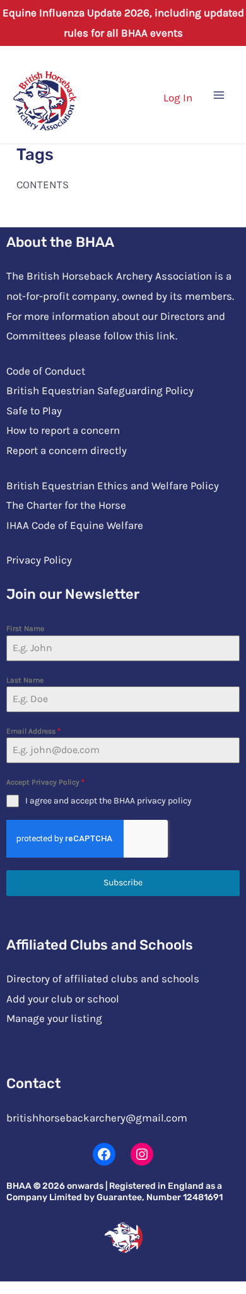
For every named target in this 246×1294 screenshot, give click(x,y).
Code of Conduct (45, 371)
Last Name (25, 680)
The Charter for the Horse (66, 505)
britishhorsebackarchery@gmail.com (96, 1117)
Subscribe (123, 882)
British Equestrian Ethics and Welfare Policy (112, 485)
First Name (25, 628)
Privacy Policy (39, 559)
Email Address (33, 731)
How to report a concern (63, 430)
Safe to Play (34, 410)
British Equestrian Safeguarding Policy (100, 390)
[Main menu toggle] (219, 95)
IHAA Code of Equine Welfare (74, 525)
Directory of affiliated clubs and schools (102, 978)
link (165, 335)
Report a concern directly (66, 450)
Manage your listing (54, 1018)
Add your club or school (62, 998)
